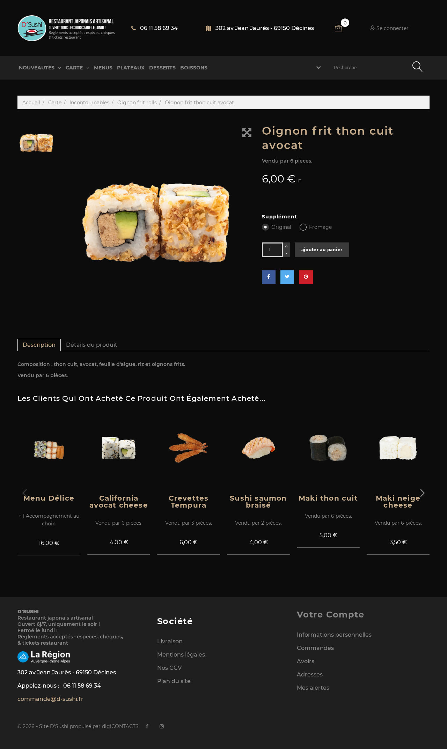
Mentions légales (181, 654)
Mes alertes (313, 687)
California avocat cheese (118, 501)
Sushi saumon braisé (258, 501)
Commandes (315, 648)
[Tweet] (287, 277)
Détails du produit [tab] (91, 345)
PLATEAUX (131, 68)
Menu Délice (48, 498)
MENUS (103, 68)
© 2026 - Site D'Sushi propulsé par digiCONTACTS (78, 726)
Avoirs (305, 661)
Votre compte (330, 614)
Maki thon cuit (328, 498)
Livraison (170, 641)
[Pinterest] (306, 277)
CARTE (75, 68)
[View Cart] (342, 29)
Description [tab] (39, 345)
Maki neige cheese (398, 501)
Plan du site (174, 681)
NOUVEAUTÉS (37, 68)
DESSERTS (162, 68)
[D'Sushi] (66, 28)
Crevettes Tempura (189, 501)
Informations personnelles (334, 634)
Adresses (310, 674)
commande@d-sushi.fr (50, 699)
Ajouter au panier (322, 249)
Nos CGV (169, 668)
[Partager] (269, 277)
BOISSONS (193, 68)
